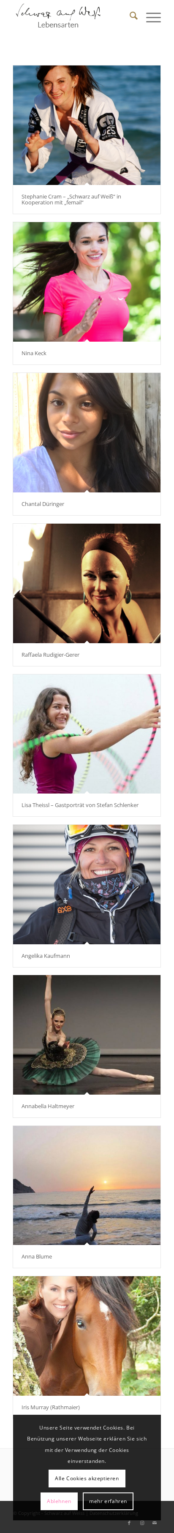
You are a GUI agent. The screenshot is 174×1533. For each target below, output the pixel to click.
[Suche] (129, 17)
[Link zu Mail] (154, 1523)
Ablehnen (59, 1501)
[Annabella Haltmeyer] (86, 1034)
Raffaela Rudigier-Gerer (50, 654)
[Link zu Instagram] (142, 1523)
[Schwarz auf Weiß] (72, 17)
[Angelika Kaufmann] (86, 884)
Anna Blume (37, 1256)
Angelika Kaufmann (46, 955)
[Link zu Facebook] (129, 1523)
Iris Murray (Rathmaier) (51, 1407)
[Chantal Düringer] (86, 432)
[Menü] (149, 17)
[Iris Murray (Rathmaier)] (86, 1335)
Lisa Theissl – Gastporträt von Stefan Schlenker (80, 805)
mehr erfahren (108, 1501)
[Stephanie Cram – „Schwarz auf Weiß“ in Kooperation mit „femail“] (86, 125)
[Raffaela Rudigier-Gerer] (86, 583)
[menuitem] (129, 17)
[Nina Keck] (86, 282)
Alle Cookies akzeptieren (87, 1478)
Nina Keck (34, 353)
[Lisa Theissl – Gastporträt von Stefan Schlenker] (86, 734)
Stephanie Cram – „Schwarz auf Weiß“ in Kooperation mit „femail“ (71, 199)
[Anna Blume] (86, 1185)
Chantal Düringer (43, 504)
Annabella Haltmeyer (48, 1106)
